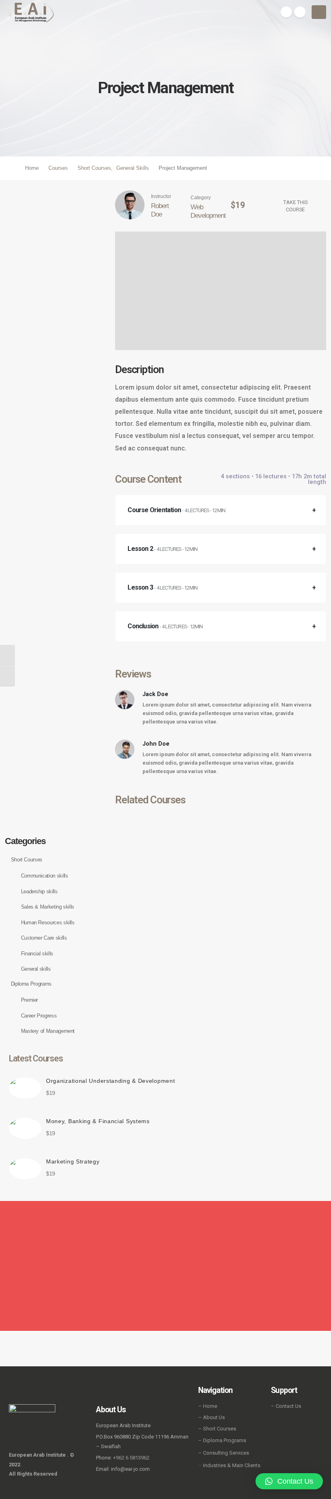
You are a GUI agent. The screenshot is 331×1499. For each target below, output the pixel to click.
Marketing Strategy (73, 1161)
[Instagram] (300, 12)
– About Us (211, 1417)
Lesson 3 (162, 587)
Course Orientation (176, 510)
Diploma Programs (31, 984)
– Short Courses (217, 1429)
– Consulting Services (223, 1453)
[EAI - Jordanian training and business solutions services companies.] (29, 12)
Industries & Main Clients (231, 1465)
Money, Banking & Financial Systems (98, 1121)
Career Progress (39, 1016)
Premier (29, 1000)
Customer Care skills (44, 938)
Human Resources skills (48, 922)
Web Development (208, 211)
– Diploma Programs (222, 1440)
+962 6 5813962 (131, 1458)
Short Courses (26, 860)
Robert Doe (160, 210)
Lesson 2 (162, 548)
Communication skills (44, 876)
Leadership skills (39, 891)
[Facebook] (286, 12)
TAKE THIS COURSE (295, 206)
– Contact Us (286, 1406)
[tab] (220, 510)
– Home (207, 1406)
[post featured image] (25, 1088)
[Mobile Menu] (319, 12)
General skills (36, 969)
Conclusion (165, 626)
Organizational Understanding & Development (110, 1081)
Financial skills (37, 954)
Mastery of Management (48, 1031)
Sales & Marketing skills (47, 907)
